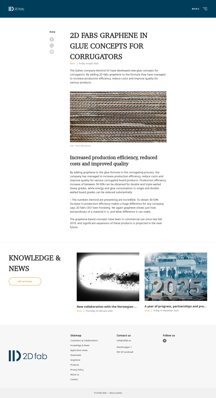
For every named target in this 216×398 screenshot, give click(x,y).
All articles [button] (25, 281)
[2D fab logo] (16, 9)
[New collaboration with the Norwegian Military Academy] (108, 277)
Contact (74, 379)
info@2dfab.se (124, 340)
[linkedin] (52, 52)
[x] (52, 45)
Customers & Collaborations (84, 340)
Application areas (79, 350)
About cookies (115, 393)
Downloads (75, 355)
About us (74, 374)
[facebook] (52, 39)
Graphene (75, 360)
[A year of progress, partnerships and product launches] (176, 277)
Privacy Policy (76, 369)
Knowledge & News (79, 345)
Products (74, 364)
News (73, 63)
